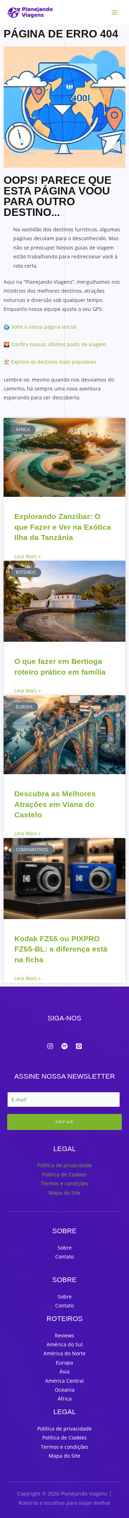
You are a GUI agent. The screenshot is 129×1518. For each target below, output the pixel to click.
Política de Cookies (64, 1174)
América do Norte (64, 1353)
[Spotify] (64, 1046)
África (65, 1398)
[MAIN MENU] (115, 12)
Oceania (65, 1389)
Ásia (64, 1371)
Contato (64, 1256)
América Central (64, 1380)
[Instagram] (50, 1046)
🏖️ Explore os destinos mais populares (50, 361)
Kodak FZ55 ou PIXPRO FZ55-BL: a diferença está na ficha (61, 949)
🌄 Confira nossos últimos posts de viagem (55, 344)
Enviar (64, 1121)
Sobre (65, 1247)
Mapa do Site (64, 1192)
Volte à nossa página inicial (43, 326)
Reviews (64, 1335)
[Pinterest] (79, 1046)
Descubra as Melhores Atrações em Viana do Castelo (55, 804)
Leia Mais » (27, 556)
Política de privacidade (64, 1165)
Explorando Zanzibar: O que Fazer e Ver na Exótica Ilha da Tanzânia (62, 526)
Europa (64, 1362)
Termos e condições (65, 1183)
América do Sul (65, 1344)
